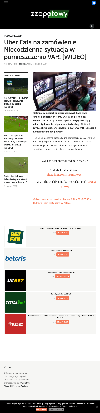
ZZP (19, 35)
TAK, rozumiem (41, 409)
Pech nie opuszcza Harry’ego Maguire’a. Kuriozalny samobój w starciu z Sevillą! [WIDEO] (15, 141)
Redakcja (22, 64)
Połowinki (10, 35)
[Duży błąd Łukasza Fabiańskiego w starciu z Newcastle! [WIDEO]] (16, 166)
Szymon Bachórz (20, 386)
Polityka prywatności (56, 409)
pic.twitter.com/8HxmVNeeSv (64, 174)
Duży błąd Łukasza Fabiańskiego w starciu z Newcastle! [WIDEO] (16, 179)
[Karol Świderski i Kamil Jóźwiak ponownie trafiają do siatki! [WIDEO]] (16, 87)
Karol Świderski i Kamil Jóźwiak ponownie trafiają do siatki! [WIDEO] (16, 102)
